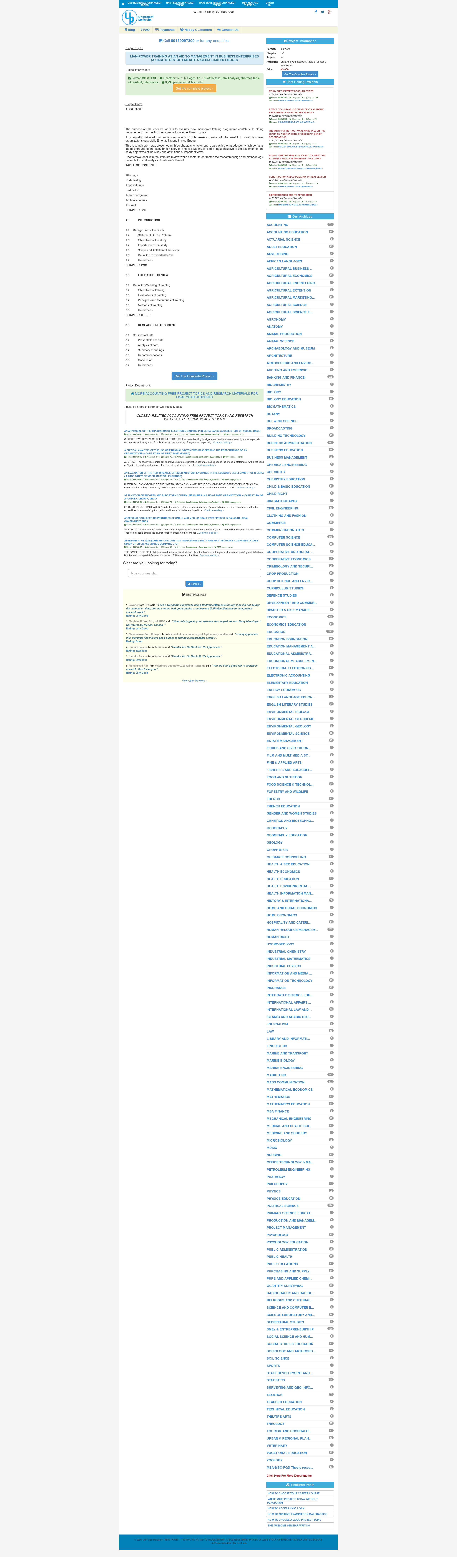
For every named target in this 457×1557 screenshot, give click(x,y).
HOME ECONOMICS (282, 915)
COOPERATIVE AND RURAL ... (290, 551)
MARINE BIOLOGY (281, 1060)
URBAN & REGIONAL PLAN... (289, 1438)
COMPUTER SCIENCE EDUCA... (291, 544)
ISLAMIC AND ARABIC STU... (289, 1016)
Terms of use (239, 1543)
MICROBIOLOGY (279, 1140)
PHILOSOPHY (277, 1184)
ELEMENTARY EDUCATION (287, 682)
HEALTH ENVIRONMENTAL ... (289, 886)
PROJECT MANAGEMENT (286, 1227)
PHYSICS (274, 1191)
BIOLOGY (274, 392)
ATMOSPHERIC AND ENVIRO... (290, 363)
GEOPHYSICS (277, 849)
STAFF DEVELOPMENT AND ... (290, 1373)
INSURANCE (276, 987)
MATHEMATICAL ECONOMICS (290, 1089)
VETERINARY (277, 1445)
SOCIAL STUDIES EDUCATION (290, 1344)
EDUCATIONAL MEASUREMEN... (292, 661)
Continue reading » (222, 442)
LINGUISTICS (277, 1046)
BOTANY (273, 413)
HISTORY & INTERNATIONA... (289, 900)
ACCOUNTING (277, 224)
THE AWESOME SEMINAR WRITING (289, 1525)
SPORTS (273, 1365)
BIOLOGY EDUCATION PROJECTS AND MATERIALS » (301, 146)
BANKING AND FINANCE (286, 377)
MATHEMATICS (278, 1096)
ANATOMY (275, 326)
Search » (195, 584)
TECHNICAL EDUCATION (286, 1409)
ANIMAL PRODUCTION (284, 334)
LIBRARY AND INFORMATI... (288, 1038)
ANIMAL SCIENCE (280, 341)
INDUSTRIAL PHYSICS (284, 966)
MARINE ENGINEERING (285, 1067)
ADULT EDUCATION (282, 246)
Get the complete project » (194, 88)
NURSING (274, 1154)
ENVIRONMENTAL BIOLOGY (288, 711)
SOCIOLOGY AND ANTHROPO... (291, 1351)
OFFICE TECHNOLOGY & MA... (290, 1162)
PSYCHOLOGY (278, 1234)
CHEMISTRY (276, 471)
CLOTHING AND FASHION (286, 515)
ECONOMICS (277, 617)
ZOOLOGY (274, 1460)
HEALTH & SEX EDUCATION (288, 864)
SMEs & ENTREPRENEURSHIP (290, 1329)
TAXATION (275, 1394)
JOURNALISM (277, 1024)
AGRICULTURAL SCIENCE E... (290, 312)
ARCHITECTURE (279, 355)
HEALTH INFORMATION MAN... (290, 893)
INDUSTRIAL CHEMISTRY (286, 951)
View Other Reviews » (194, 680)
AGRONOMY (276, 319)
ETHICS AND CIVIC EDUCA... (289, 748)
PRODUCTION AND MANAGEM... (292, 1220)
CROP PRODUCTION (282, 573)
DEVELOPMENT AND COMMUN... (292, 602)
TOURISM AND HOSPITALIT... (289, 1431)
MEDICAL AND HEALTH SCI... (289, 1126)
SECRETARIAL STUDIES (285, 1322)
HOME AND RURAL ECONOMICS (292, 908)
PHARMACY (276, 1176)
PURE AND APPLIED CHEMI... (289, 1278)
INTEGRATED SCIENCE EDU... (290, 995)
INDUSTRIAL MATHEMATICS (288, 958)
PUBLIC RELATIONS (282, 1264)
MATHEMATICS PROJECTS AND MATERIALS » (298, 205)
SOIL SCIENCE (278, 1358)
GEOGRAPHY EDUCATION (287, 835)
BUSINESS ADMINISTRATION (289, 443)
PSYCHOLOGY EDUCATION (287, 1242)
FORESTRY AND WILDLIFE (287, 791)
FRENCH (273, 799)
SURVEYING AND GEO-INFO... (290, 1387)
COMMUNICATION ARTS (285, 530)
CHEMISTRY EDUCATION (286, 479)
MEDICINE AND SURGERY (287, 1133)
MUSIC (272, 1147)
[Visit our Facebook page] (316, 11)
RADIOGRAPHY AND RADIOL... (291, 1293)
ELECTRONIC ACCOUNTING (288, 675)
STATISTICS (276, 1380)
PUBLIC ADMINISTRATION (287, 1249)
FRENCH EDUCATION (283, 806)
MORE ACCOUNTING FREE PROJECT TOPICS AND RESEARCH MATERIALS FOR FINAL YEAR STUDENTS (196, 395)
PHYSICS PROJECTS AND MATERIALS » (295, 100)
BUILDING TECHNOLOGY (286, 435)
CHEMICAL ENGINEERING (287, 464)
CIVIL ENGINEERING (282, 508)
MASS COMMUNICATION (286, 1082)
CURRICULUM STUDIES (285, 588)
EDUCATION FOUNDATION (287, 639)
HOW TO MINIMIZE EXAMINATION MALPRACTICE (297, 1514)
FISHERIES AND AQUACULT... (289, 769)
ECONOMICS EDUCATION (286, 624)
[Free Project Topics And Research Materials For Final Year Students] (123, 4)
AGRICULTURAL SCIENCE (287, 304)
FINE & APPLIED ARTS (284, 762)
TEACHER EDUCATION (284, 1402)
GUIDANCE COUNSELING (286, 857)
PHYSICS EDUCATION (283, 1198)
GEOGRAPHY (277, 828)
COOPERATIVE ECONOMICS (289, 559)
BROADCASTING (280, 428)
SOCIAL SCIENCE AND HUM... (290, 1336)
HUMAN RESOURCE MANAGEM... (292, 929)
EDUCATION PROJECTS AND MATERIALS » (297, 122)
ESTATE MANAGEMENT (285, 740)
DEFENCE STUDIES (282, 595)
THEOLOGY (275, 1423)
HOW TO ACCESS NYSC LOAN (286, 1508)
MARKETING (276, 1075)
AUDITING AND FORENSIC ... (289, 370)
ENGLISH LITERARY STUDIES (290, 704)
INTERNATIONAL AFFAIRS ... (289, 1002)
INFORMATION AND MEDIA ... (289, 973)
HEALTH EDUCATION (283, 879)
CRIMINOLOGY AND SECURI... (290, 566)
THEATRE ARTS (279, 1416)
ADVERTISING (277, 254)
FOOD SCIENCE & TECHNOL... (290, 784)
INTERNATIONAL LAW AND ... (289, 1009)
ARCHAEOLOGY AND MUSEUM (291, 348)
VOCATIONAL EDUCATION (287, 1452)
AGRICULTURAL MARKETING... (291, 297)
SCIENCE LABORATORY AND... (291, 1314)
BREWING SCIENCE (282, 421)
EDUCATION (276, 631)
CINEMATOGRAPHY (282, 501)
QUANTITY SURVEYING (285, 1285)
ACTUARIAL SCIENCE (283, 239)
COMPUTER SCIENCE (283, 537)
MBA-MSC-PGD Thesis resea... (290, 1467)
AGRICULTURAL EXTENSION (289, 290)
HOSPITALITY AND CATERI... (289, 922)
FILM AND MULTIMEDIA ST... (288, 755)
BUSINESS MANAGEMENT (287, 457)
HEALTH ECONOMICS (283, 871)
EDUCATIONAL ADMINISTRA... (290, 653)
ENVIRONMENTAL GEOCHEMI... (291, 719)
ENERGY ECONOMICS (284, 689)
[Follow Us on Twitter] (322, 11)
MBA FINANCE (278, 1111)
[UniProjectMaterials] (157, 17)
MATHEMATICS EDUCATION (288, 1104)
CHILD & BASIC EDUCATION (288, 486)
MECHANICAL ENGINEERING (289, 1118)
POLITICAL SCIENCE (283, 1205)
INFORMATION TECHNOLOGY (289, 980)
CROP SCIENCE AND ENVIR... (289, 581)
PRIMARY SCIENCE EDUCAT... (290, 1213)
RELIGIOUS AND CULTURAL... (290, 1300)
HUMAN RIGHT (278, 937)
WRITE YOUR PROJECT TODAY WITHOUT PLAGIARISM (292, 1500)
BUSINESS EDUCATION (285, 450)
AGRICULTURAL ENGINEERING (291, 283)
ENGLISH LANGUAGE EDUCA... (291, 697)
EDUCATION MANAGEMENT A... (291, 646)
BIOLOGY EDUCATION (284, 399)
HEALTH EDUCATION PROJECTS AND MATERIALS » (300, 168)
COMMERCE (276, 522)
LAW (270, 1031)
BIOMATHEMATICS (281, 406)
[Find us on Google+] (329, 11)
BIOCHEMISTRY (279, 384)
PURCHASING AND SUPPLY (288, 1271)
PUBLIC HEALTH (279, 1256)
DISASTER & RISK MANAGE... (289, 610)
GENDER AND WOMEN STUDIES (292, 813)
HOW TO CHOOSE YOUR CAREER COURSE (294, 1493)
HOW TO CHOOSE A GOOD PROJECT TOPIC (294, 1519)
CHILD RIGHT (277, 493)
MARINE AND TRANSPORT (287, 1053)
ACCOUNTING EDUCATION (287, 232)
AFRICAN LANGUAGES (284, 261)
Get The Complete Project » (194, 376)
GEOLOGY (275, 842)
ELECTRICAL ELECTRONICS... (290, 668)
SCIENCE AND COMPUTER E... (290, 1307)
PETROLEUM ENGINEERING (288, 1169)
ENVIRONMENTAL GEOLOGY (289, 726)
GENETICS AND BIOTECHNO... (290, 820)
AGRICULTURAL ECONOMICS (289, 275)
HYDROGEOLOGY (280, 944)
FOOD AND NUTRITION (284, 777)
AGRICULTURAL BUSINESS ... (290, 268)
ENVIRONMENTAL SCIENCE (288, 733)
